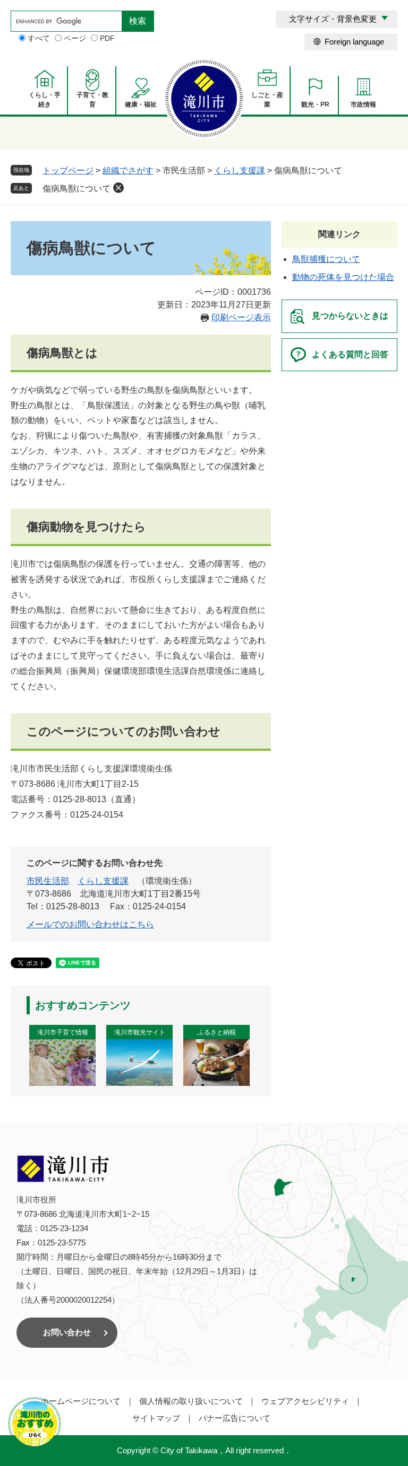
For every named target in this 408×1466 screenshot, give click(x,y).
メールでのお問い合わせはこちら (90, 924)
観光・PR (315, 104)
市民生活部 (48, 880)
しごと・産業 (267, 99)
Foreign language (354, 41)
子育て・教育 (92, 99)
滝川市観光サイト (139, 1032)
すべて (39, 38)
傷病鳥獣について (76, 188)
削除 (118, 187)
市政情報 (363, 104)
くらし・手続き (45, 99)
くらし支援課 (239, 170)
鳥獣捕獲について (326, 259)
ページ (75, 38)
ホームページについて (81, 1401)
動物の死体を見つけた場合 (343, 277)
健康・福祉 (141, 104)
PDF (107, 38)
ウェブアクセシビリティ (305, 1401)
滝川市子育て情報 (62, 1032)
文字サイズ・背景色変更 (333, 18)
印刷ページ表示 (241, 317)
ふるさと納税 (217, 1032)
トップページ (68, 170)
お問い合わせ (67, 1332)
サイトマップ (156, 1418)
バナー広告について (234, 1418)
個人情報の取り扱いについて (191, 1401)
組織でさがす (128, 170)
